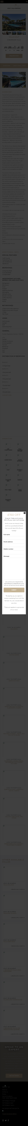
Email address (8, 542)
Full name (7, 534)
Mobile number (8, 549)
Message (6, 556)
